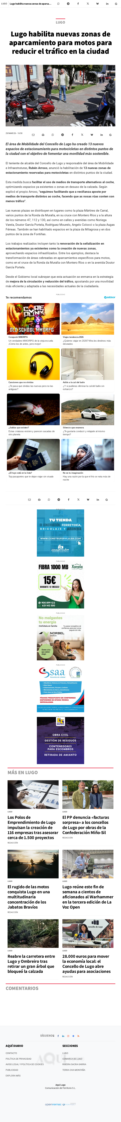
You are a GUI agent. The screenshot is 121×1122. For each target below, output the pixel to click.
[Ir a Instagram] (68, 1036)
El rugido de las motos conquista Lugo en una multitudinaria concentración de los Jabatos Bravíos (29, 897)
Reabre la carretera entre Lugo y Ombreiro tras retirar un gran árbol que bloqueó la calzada (31, 963)
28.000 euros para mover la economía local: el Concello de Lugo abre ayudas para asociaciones (86, 963)
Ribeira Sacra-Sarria (74, 1064)
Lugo (4, 3)
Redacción (13, 843)
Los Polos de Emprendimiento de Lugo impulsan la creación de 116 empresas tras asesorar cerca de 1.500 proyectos (33, 827)
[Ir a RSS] (78, 1036)
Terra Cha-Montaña (73, 1070)
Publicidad (12, 1070)
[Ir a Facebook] (58, 1036)
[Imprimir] (43, 135)
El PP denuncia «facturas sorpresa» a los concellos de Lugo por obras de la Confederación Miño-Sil (85, 824)
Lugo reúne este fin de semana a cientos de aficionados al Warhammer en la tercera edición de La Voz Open (87, 897)
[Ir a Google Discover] (73, 1036)
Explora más (13, 1075)
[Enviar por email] (33, 135)
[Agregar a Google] (116, 4)
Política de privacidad (18, 1059)
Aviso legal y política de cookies (25, 1064)
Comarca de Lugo (72, 1059)
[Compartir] (58, 4)
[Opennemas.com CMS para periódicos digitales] (60, 1104)
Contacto (11, 1053)
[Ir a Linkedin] (63, 1036)
